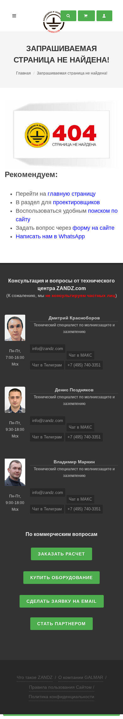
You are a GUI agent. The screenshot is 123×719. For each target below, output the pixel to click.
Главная (23, 73)
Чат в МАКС (80, 355)
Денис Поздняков (74, 389)
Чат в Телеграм (47, 365)
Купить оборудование (61, 577)
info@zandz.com (47, 348)
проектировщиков (76, 202)
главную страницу (72, 194)
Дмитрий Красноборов (74, 317)
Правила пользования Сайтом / (61, 687)
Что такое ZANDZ (35, 677)
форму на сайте (93, 228)
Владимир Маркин (74, 461)
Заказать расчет (61, 553)
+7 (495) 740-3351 (84, 365)
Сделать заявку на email (61, 601)
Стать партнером (61, 623)
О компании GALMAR (80, 677)
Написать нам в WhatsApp (50, 236)
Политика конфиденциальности (61, 696)
